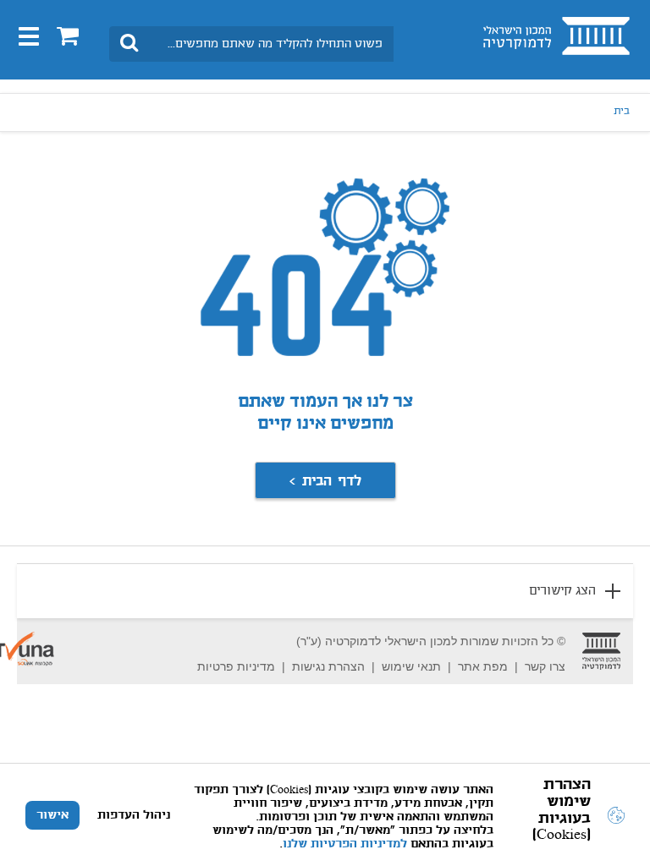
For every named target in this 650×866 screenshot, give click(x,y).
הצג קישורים (562, 591)
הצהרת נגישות (328, 666)
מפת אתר (483, 666)
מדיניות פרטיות (236, 666)
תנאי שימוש (411, 666)
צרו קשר (545, 666)
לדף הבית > (325, 482)
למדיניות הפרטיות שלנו (345, 844)
